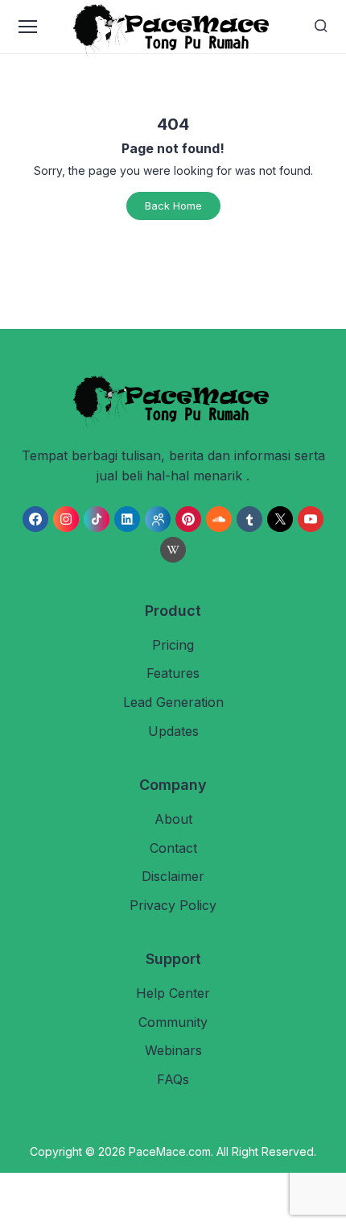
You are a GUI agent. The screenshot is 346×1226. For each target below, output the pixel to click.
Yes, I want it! (241, 742)
